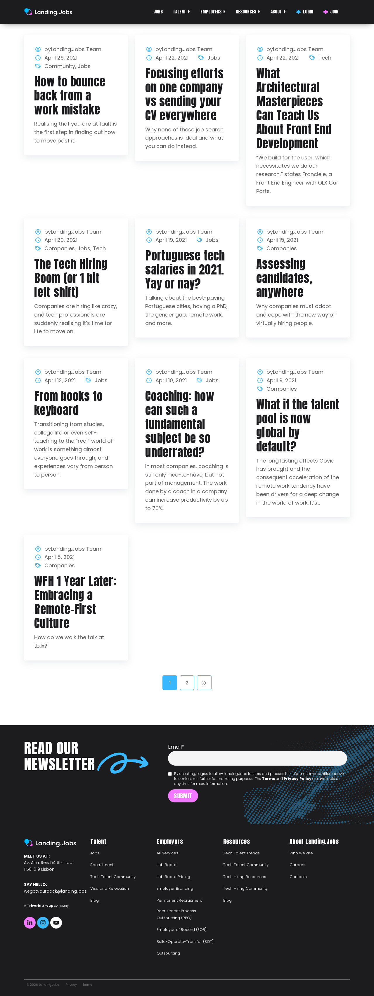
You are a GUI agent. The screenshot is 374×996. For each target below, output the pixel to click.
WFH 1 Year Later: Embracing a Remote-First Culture (75, 602)
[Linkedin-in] (30, 923)
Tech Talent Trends (241, 853)
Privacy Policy (297, 778)
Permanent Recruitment (179, 900)
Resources (246, 11)
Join (334, 11)
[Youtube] (56, 923)
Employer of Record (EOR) (182, 929)
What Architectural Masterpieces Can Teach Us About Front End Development (293, 108)
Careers (297, 865)
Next (204, 682)
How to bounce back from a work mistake (69, 95)
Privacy (71, 985)
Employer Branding (175, 888)
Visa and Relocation (109, 888)
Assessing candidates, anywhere (284, 278)
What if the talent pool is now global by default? (297, 425)
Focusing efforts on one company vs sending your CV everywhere (184, 94)
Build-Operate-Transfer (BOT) (185, 941)
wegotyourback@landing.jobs (55, 891)
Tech (324, 57)
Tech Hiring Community (245, 888)
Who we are (301, 853)
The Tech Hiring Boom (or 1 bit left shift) (70, 278)
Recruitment (101, 865)
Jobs (158, 11)
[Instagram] (43, 923)
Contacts (298, 876)
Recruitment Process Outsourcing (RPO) (176, 914)
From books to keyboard (68, 403)
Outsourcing (168, 953)
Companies (59, 248)
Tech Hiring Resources (244, 876)
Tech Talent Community (113, 876)
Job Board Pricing (173, 876)
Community (59, 66)
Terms (268, 778)
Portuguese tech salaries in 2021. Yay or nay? (185, 269)
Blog (94, 900)
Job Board (166, 865)
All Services (167, 853)
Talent (179, 11)
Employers (210, 11)
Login (308, 11)
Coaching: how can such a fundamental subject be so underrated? (179, 424)
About (276, 11)
